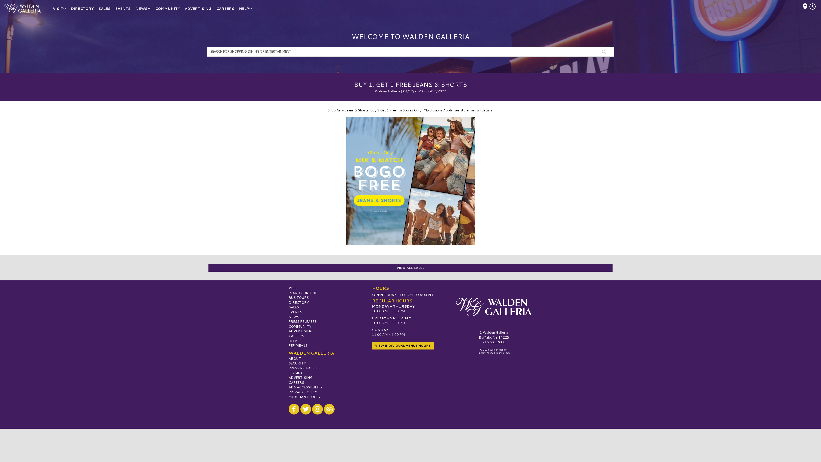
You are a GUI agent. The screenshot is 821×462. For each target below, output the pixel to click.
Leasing (296, 372)
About (295, 358)
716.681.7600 (493, 342)
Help (293, 340)
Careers (296, 335)
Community (300, 326)
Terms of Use (503, 353)
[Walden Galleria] (493, 307)
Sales (294, 307)
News (294, 316)
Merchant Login (304, 396)
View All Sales (411, 268)
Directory (299, 302)
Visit (293, 287)
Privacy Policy (303, 391)
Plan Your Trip (303, 292)
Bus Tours (299, 297)
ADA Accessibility (305, 387)
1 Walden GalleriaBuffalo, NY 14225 (494, 334)
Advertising (301, 331)
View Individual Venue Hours (403, 346)
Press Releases (303, 321)
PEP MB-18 (298, 345)
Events (295, 311)
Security (297, 363)
